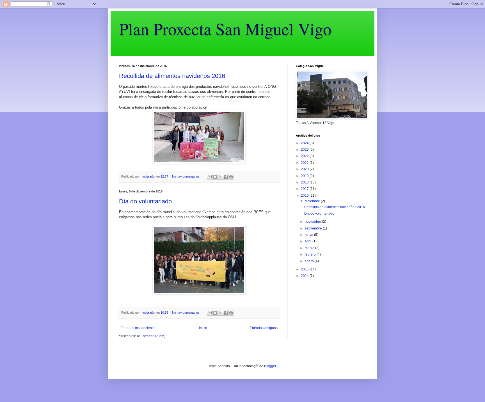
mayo (309, 235)
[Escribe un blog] (215, 177)
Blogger (270, 366)
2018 (305, 182)
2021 (305, 163)
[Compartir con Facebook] (225, 177)
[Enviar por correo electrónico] (209, 177)
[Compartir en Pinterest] (231, 177)
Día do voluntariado (145, 201)
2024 (305, 143)
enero (310, 261)
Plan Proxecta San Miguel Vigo (225, 28)
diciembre (313, 201)
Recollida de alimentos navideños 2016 (172, 75)
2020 (305, 169)
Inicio (203, 328)
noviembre (313, 222)
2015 (305, 269)
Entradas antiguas (264, 328)
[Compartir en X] (220, 177)
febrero (311, 254)
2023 (305, 149)
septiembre (314, 228)
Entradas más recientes (138, 328)
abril (308, 241)
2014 (305, 276)
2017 (305, 189)
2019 (305, 176)
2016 (305, 195)
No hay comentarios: (186, 176)
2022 (305, 156)
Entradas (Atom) (153, 336)
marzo (310, 248)
